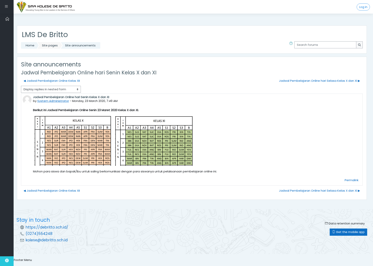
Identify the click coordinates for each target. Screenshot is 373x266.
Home (30, 45)
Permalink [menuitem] (351, 180)
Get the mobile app (350, 232)
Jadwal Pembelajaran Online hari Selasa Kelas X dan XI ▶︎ (319, 81)
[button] (291, 45)
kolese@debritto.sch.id (47, 240)
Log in (363, 7)
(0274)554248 (39, 233)
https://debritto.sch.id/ (47, 227)
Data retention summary (346, 223)
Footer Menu (23, 260)
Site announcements (80, 45)
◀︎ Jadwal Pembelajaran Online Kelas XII (52, 81)
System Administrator (53, 101)
